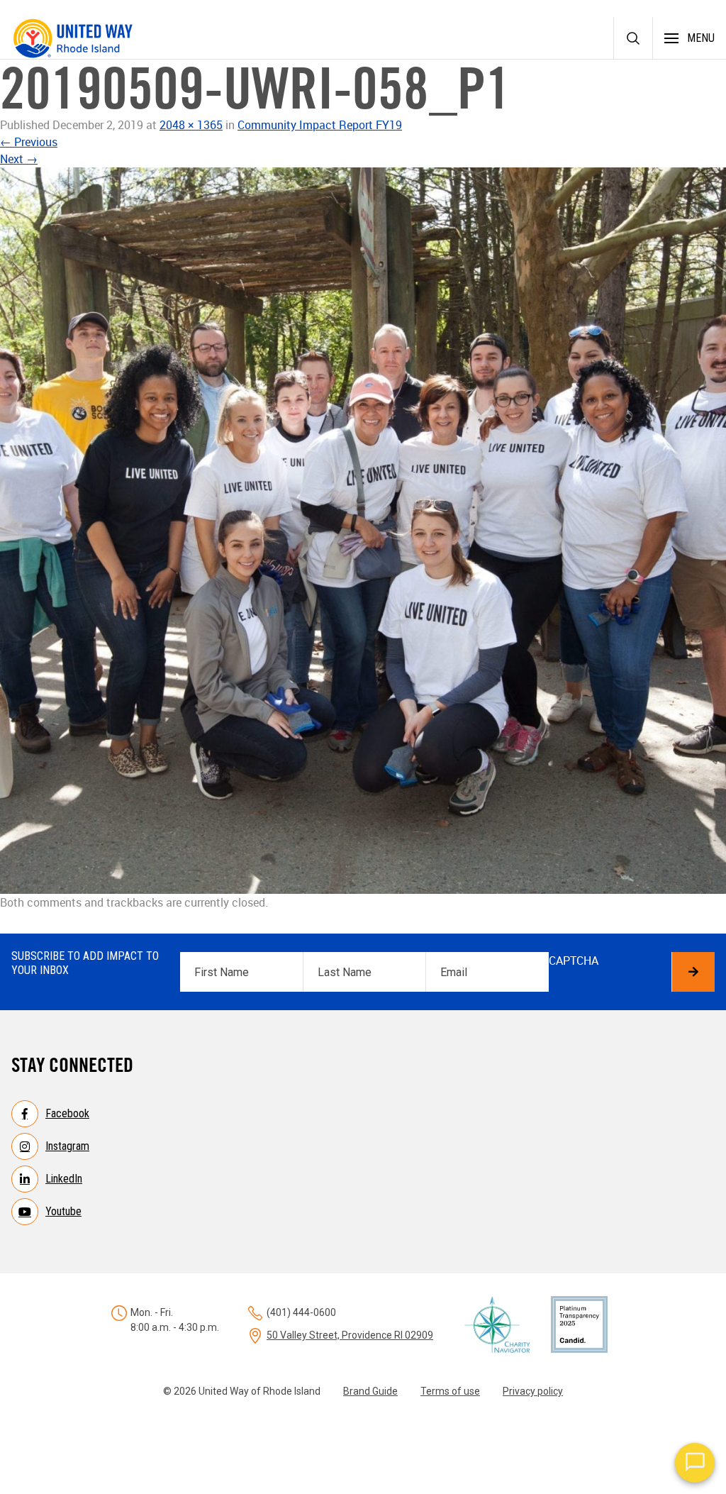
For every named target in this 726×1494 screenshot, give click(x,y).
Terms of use (450, 1391)
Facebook (67, 1113)
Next (19, 159)
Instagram (67, 1146)
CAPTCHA (573, 960)
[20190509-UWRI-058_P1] (363, 530)
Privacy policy (533, 1391)
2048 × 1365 (191, 125)
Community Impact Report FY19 (320, 125)
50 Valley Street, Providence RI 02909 (350, 1335)
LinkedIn (63, 1178)
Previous (28, 142)
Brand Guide (370, 1391)
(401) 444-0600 (301, 1312)
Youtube (63, 1211)
